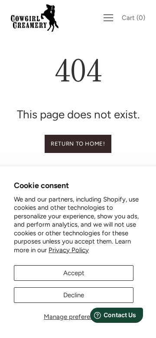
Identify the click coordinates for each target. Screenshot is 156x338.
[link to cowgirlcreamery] (37, 18)
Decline (73, 295)
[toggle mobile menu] (108, 18)
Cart (133, 18)
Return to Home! (78, 143)
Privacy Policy (69, 250)
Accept (73, 273)
